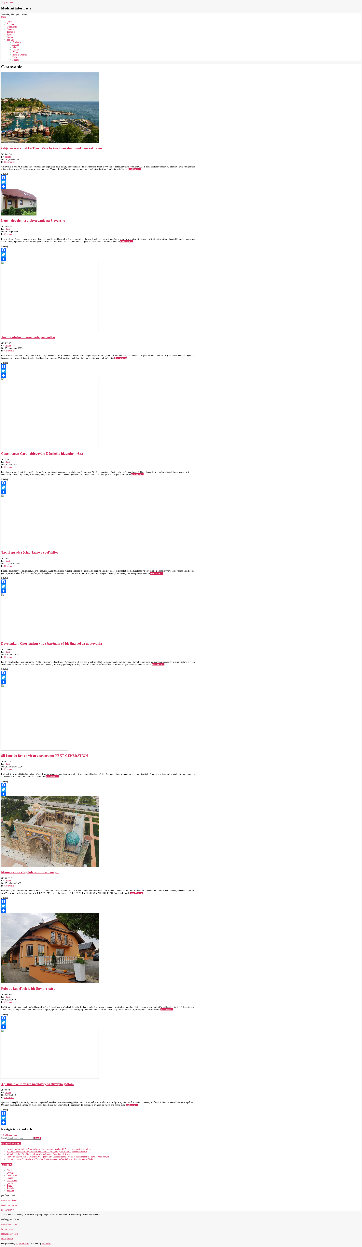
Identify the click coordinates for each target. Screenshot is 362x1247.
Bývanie (10, 1173)
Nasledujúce (11, 1135)
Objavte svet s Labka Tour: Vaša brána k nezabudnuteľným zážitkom (51, 148)
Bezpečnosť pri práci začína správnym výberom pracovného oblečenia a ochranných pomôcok (49, 1149)
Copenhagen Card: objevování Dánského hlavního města (42, 453)
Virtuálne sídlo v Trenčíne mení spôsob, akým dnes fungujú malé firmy (38, 1154)
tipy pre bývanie (8, 1229)
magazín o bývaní (9, 1200)
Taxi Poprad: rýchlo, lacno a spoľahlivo (30, 552)
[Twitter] (98, 182)
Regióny (10, 1183)
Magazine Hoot (22, 1243)
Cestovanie (9, 162)
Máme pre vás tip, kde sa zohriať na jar (30, 872)
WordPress (46, 1243)
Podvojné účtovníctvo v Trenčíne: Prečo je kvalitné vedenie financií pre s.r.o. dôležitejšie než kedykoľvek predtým (58, 1156)
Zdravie (10, 1190)
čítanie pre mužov (9, 1205)
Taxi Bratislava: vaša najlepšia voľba (28, 337)
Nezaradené (12, 1180)
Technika (11, 1188)
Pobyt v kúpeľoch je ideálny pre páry (28, 988)
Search (4, 1138)
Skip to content (8, 2)
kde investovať (7, 1210)
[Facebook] (98, 177)
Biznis (9, 1170)
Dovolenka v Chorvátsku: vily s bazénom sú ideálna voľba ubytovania (51, 643)
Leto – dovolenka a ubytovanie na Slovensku (33, 220)
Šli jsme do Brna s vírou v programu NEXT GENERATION (44, 755)
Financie (10, 1178)
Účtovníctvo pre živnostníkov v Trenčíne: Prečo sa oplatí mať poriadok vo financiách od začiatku (50, 1159)
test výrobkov (7, 1238)
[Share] (98, 186)
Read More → (134, 169)
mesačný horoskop (9, 1234)
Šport (9, 1185)
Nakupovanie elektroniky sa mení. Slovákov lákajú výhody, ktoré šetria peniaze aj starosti (47, 1151)
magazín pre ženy (9, 1224)
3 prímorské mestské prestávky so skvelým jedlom (37, 1084)
